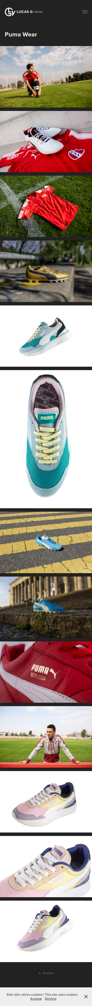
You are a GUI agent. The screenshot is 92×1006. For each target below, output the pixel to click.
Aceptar (36, 998)
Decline (50, 998)
